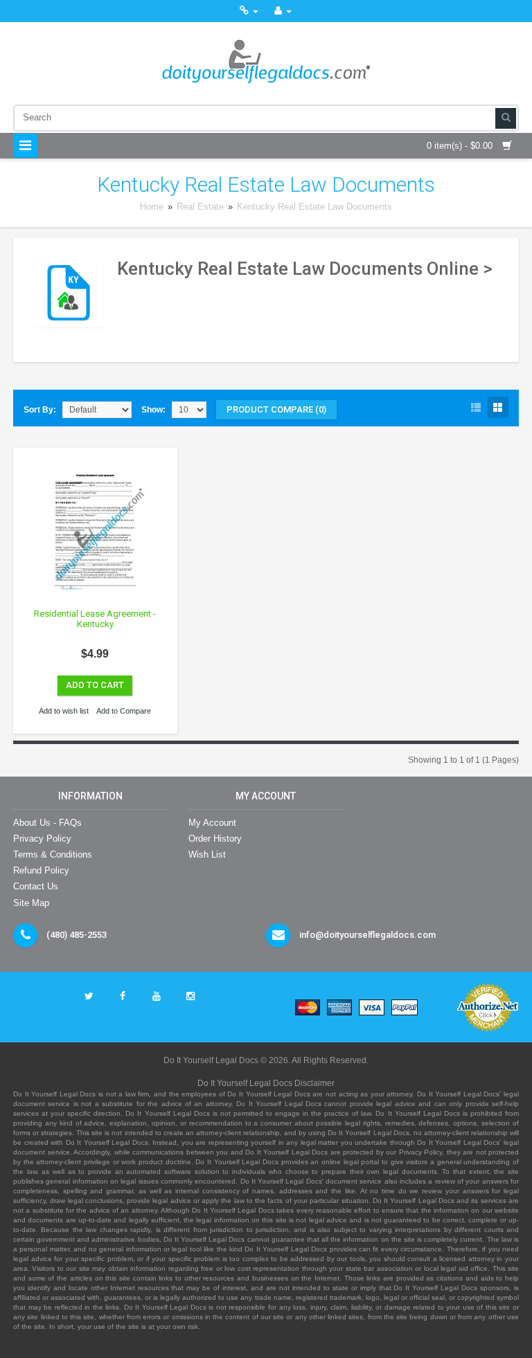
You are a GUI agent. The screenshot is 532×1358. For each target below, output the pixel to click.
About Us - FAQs (47, 822)
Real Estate (200, 206)
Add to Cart (95, 685)
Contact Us (35, 886)
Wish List (207, 854)
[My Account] (283, 11)
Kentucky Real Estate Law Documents (314, 206)
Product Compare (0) (276, 409)
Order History (215, 838)
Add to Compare (123, 711)
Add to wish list (64, 711)
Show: (153, 410)
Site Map (31, 903)
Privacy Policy (42, 838)
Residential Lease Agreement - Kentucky (95, 619)
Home (151, 206)
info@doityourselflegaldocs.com (367, 935)
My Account (212, 822)
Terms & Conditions (52, 854)
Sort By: (40, 410)
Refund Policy (41, 870)
